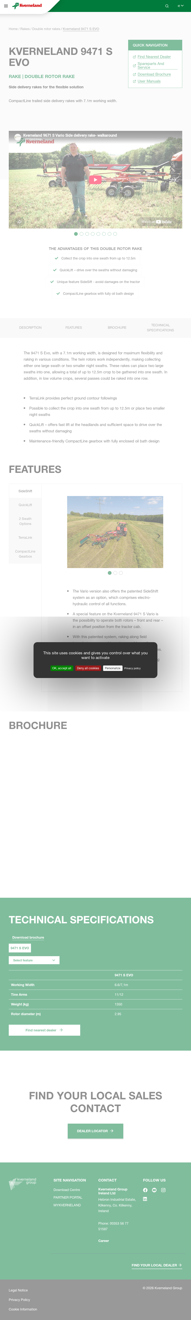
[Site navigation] (6, 6)
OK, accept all (61, 668)
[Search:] (164, 20)
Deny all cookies (88, 668)
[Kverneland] (27, 6)
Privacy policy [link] (132, 668)
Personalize (112, 668)
